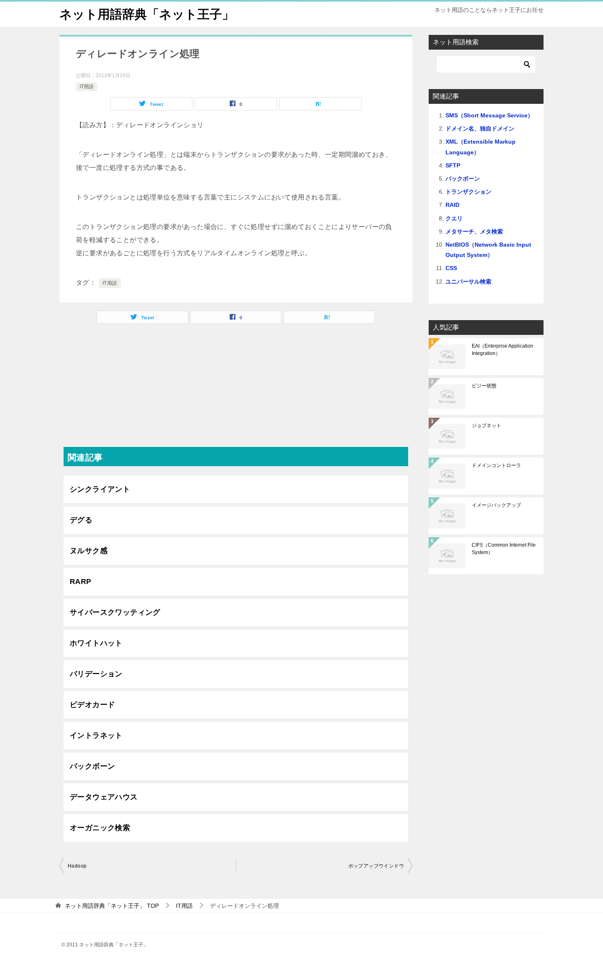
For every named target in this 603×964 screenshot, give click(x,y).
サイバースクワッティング (115, 612)
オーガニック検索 (100, 828)
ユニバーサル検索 (468, 281)
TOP (112, 905)
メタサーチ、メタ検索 (474, 231)
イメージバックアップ (496, 505)
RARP (80, 581)
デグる (81, 520)
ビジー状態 (484, 386)
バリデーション (96, 674)
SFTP (452, 165)
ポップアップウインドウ (376, 866)
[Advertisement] (235, 389)
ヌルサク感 (88, 551)
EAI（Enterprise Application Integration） (502, 349)
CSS (451, 268)
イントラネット (96, 735)
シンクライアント (100, 489)
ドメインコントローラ (496, 465)
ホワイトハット (96, 643)
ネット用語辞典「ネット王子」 (146, 14)
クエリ (454, 218)
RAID (452, 205)
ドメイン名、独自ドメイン (479, 128)
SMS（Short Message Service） (489, 115)
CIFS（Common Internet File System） (504, 548)
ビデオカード (92, 705)
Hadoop (77, 866)
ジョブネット (486, 425)
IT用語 (87, 86)
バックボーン (92, 766)
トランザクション (468, 191)
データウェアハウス (104, 797)
